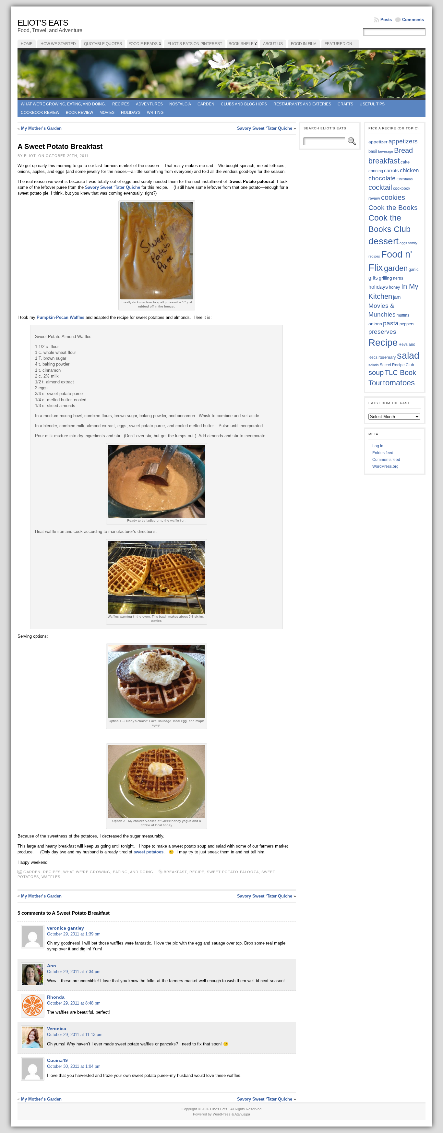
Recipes (120, 104)
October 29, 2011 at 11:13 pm (74, 1034)
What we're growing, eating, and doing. (63, 104)
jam (397, 297)
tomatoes (399, 383)
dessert (383, 241)
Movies (107, 112)
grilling (385, 278)
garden (396, 268)
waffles (51, 877)
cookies (393, 197)
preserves (382, 331)
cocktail (380, 187)
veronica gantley (65, 928)
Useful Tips (372, 104)
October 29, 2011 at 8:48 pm (74, 1003)
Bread (403, 150)
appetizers (403, 141)
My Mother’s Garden (41, 128)
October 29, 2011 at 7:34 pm (74, 971)
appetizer (378, 141)
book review (79, 112)
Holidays (130, 112)
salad (408, 355)
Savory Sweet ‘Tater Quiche (264, 128)
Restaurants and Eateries (302, 104)
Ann (51, 965)
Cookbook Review (40, 112)
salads (373, 365)
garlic (414, 269)
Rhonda (56, 997)
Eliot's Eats (43, 23)
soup (376, 372)
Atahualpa (242, 1114)
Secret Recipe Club (397, 365)
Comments (413, 19)
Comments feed (386, 459)
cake (405, 162)
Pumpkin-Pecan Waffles (61, 317)
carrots (391, 170)
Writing (155, 112)
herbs (398, 278)
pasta (391, 323)
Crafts (345, 104)
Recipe (196, 872)
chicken (409, 170)
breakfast (175, 872)
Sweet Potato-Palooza (233, 872)
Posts (386, 19)
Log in (377, 446)
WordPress (222, 1114)
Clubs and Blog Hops (244, 104)
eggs (403, 243)
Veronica (56, 1028)
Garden (206, 104)
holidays (378, 287)
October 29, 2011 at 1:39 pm (74, 934)
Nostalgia (180, 104)
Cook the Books (393, 207)
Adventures (149, 104)
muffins (403, 315)
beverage (385, 151)
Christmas (405, 179)
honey (394, 287)
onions (375, 323)
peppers (407, 323)
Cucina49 (57, 1060)
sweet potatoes (148, 852)
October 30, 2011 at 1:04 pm (74, 1066)
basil (372, 151)
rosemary (387, 357)
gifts (373, 278)
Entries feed (382, 453)
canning (375, 170)
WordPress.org (385, 466)
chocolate (382, 178)
